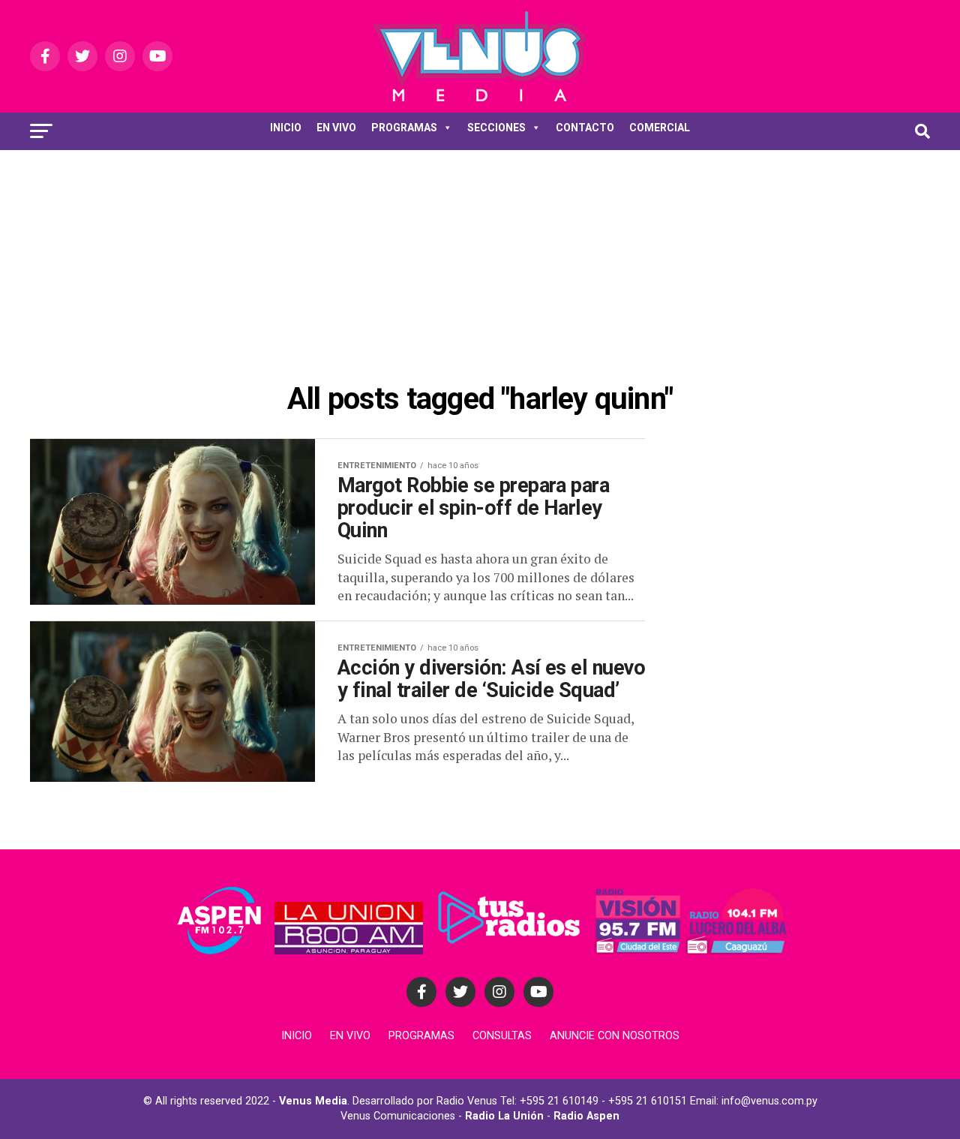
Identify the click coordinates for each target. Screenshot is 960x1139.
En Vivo (350, 1035)
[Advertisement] (480, 263)
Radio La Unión (504, 1116)
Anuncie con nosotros (615, 1035)
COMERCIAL (659, 128)
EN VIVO (336, 128)
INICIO (286, 128)
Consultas (502, 1035)
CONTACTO (585, 128)
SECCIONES (496, 128)
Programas (421, 1035)
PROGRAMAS (404, 128)
